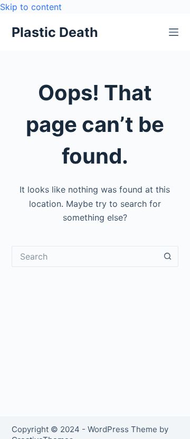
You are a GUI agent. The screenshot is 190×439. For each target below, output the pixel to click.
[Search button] (167, 256)
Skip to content (31, 7)
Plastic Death (55, 32)
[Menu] (173, 32)
